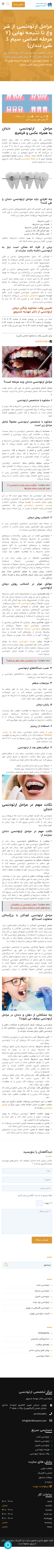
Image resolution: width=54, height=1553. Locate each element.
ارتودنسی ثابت (42, 1285)
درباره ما (48, 1482)
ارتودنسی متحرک (41, 1290)
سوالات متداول (45, 1477)
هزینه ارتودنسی (42, 1449)
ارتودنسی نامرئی (42, 1296)
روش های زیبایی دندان (35, 119)
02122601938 (42, 342)
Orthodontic (43, 1333)
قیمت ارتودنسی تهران (39, 1313)
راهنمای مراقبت (42, 1344)
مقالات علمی (46, 1468)
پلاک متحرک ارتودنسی (39, 1453)
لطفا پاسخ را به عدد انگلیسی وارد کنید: (34, 1195)
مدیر (29, 116)
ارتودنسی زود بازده (41, 1302)
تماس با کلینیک (45, 1473)
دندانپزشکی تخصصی (40, 1338)
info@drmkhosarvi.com (34, 1421)
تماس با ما (18, 4)
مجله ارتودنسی (42, 1356)
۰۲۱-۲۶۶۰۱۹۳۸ (40, 1414)
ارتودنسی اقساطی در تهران (37, 1307)
